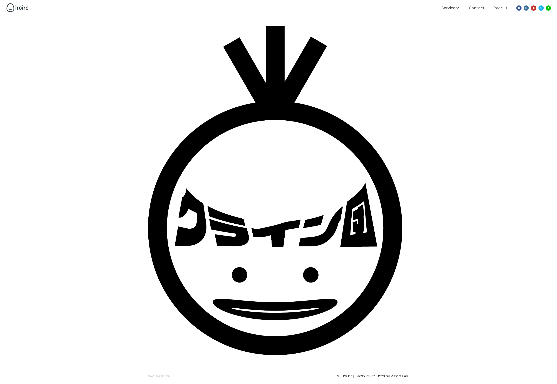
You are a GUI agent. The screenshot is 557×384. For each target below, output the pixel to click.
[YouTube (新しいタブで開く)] (533, 8)
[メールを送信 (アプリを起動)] (541, 8)
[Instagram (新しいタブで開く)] (526, 8)
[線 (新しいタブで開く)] (548, 8)
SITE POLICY (344, 376)
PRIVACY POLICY (365, 376)
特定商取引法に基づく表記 (393, 376)
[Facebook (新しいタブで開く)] (519, 8)
